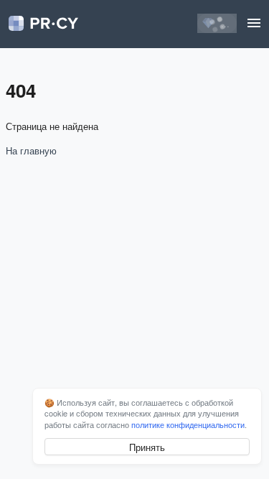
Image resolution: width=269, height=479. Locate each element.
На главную (31, 150)
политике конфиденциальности (188, 424)
